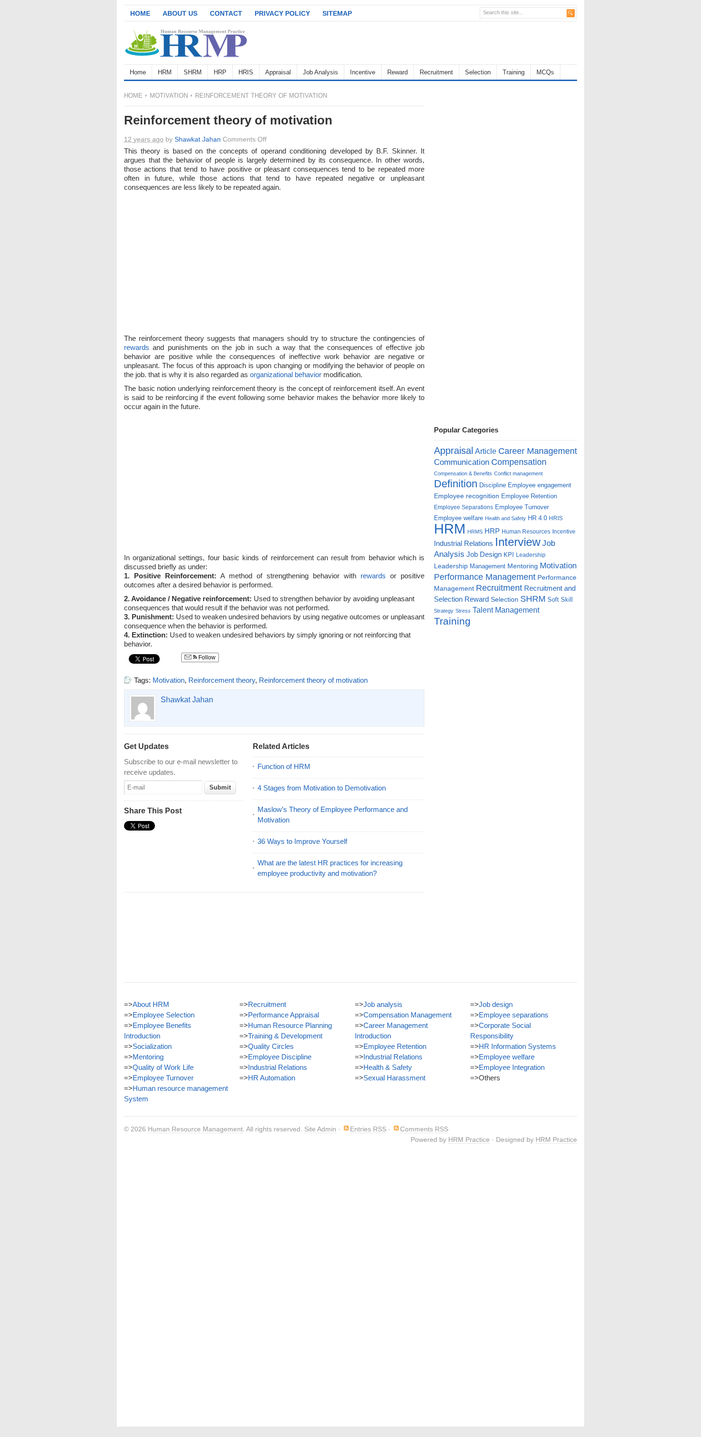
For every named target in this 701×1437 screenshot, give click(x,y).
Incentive (362, 72)
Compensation (518, 462)
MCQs (545, 72)
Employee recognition (466, 496)
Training (514, 72)
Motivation (169, 95)
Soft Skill (560, 599)
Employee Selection (164, 1015)
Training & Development (285, 1036)
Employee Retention (529, 496)
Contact (226, 13)
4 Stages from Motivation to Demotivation (322, 788)
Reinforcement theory (221, 680)
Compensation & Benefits (463, 473)
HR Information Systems (517, 1046)
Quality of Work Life (163, 1067)
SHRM (193, 72)
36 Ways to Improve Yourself (302, 841)
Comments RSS (424, 1129)
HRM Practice (469, 1139)
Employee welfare (458, 518)
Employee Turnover (522, 507)
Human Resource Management (195, 1129)
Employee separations (513, 1015)
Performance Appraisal (283, 1015)
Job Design (484, 554)
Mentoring (522, 566)
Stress (463, 611)
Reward (397, 72)
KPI (509, 554)
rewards (136, 347)
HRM (165, 72)
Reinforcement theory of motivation (313, 680)
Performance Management (485, 577)
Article (485, 451)
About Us (180, 13)
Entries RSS (368, 1129)
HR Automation (271, 1078)
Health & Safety (387, 1067)
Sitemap (337, 13)
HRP (220, 72)
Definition (455, 484)
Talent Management (506, 610)
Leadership (531, 555)
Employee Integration (512, 1067)
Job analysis (382, 1004)
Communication (461, 462)
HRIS (245, 72)
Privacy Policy (282, 13)
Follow (206, 657)
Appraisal (278, 72)
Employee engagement (539, 485)
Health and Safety (505, 518)
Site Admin (320, 1129)
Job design (496, 1004)
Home (140, 13)
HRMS (475, 531)
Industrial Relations (463, 543)
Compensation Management (407, 1015)
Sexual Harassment (394, 1078)
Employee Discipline (279, 1057)
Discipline (492, 485)
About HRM (151, 1004)
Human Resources (526, 531)
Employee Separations (463, 507)
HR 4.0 (537, 518)
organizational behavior (285, 374)
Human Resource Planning (290, 1025)
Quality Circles (271, 1046)
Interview (517, 541)
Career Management (537, 451)
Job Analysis (320, 72)
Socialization (152, 1046)
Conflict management (518, 473)
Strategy (444, 611)
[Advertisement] (465, 43)
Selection (478, 72)
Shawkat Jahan (198, 139)
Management (487, 566)
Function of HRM (284, 766)
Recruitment (436, 72)
